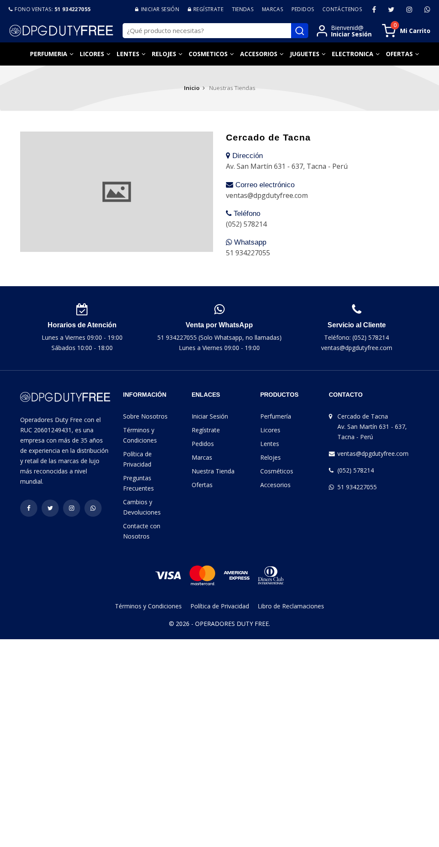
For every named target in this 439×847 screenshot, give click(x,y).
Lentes (128, 54)
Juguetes (304, 54)
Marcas (272, 9)
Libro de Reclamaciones (291, 606)
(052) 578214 (355, 470)
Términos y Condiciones (148, 606)
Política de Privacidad (219, 606)
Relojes (164, 54)
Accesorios (258, 54)
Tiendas (243, 9)
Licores (92, 54)
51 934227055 (357, 487)
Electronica (352, 54)
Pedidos (303, 9)
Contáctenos (342, 9)
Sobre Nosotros (145, 416)
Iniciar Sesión (210, 416)
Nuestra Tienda (213, 471)
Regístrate (206, 430)
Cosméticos (276, 471)
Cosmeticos (208, 54)
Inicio (192, 88)
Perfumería (275, 416)
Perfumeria (48, 54)
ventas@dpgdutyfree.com (373, 453)
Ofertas (399, 54)
